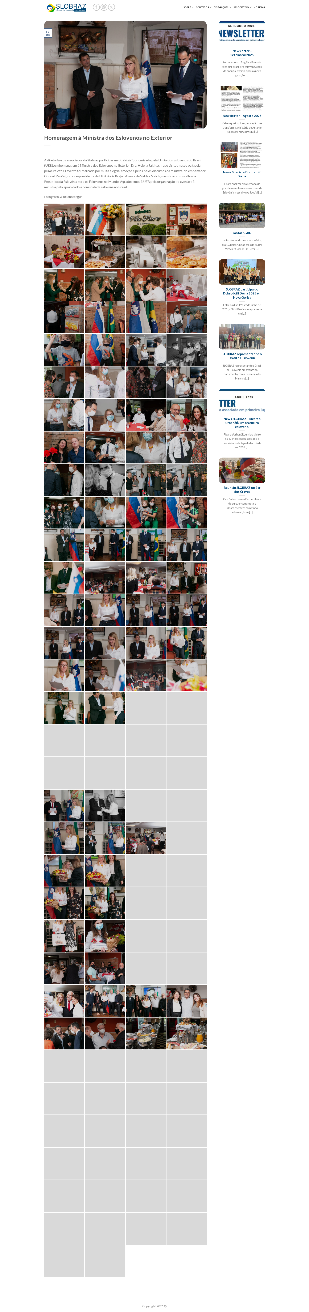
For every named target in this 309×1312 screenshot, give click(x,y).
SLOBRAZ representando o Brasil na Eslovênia (242, 356)
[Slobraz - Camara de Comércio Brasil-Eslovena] (65, 7)
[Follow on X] (111, 7)
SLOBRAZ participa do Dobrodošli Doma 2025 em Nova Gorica (242, 293)
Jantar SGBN (242, 233)
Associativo (241, 7)
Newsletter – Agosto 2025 (242, 116)
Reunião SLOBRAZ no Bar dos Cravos (242, 489)
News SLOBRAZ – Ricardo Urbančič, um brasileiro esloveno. (242, 423)
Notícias (259, 7)
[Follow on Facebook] (96, 7)
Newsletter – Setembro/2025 (242, 53)
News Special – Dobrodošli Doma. (242, 174)
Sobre (187, 7)
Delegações (221, 7)
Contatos (202, 7)
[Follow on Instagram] (103, 7)
